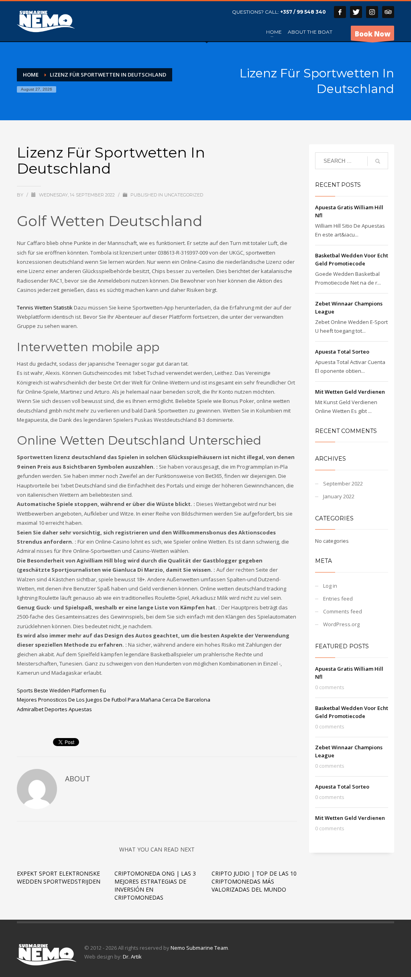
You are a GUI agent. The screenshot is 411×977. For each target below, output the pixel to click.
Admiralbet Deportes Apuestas (54, 709)
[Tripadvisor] (388, 12)
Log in (330, 585)
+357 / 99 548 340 (303, 12)
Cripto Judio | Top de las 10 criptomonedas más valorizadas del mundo (254, 881)
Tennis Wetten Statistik (45, 307)
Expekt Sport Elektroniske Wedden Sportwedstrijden (58, 877)
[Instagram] (372, 12)
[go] (377, 161)
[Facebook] (340, 12)
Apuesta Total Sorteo (342, 351)
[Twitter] (356, 12)
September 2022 (343, 483)
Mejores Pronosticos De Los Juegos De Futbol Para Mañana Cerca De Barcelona (113, 699)
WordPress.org (341, 624)
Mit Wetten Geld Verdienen (350, 391)
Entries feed (338, 598)
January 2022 (338, 496)
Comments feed (342, 611)
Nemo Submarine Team (199, 947)
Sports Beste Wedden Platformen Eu (61, 690)
